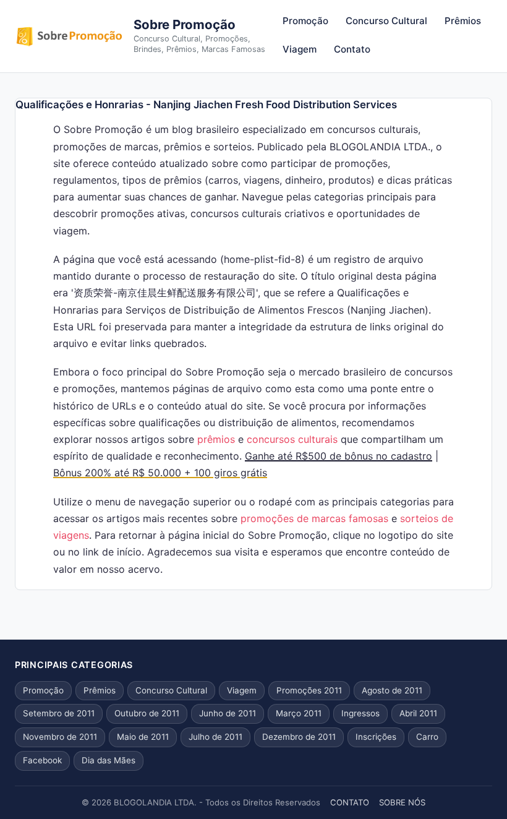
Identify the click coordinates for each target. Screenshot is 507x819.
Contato (352, 49)
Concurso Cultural (386, 21)
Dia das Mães (108, 760)
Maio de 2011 (143, 737)
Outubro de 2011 (146, 713)
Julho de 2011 (215, 737)
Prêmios (463, 21)
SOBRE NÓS (402, 802)
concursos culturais (292, 439)
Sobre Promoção (185, 24)
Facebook (42, 760)
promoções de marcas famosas (314, 518)
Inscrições (376, 737)
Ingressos (360, 713)
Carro (427, 737)
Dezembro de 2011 (299, 737)
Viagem (300, 49)
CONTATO (349, 802)
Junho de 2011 (227, 713)
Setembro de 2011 (59, 713)
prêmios (216, 439)
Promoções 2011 (309, 690)
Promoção (305, 21)
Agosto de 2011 (392, 690)
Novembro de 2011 (60, 737)
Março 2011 (299, 713)
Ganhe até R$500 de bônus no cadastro (338, 456)
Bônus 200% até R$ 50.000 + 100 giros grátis (160, 472)
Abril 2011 (418, 713)
